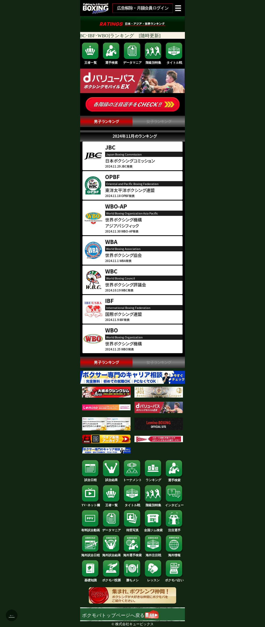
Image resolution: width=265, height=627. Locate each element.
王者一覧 (90, 62)
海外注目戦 (153, 555)
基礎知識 (90, 580)
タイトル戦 (174, 62)
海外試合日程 (90, 555)
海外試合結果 (111, 555)
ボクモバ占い (174, 580)
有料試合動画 (90, 530)
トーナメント (132, 480)
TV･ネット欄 (90, 505)
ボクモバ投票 (111, 580)
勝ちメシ (132, 580)
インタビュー (174, 505)
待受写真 (132, 530)
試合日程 (90, 480)
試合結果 (111, 480)
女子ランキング (158, 121)
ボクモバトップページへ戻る (113, 615)
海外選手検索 (132, 555)
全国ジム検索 (153, 530)
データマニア (132, 62)
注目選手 (174, 530)
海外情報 (174, 555)
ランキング (153, 480)
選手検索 (111, 62)
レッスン (153, 580)
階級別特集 (153, 62)
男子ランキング (106, 121)
